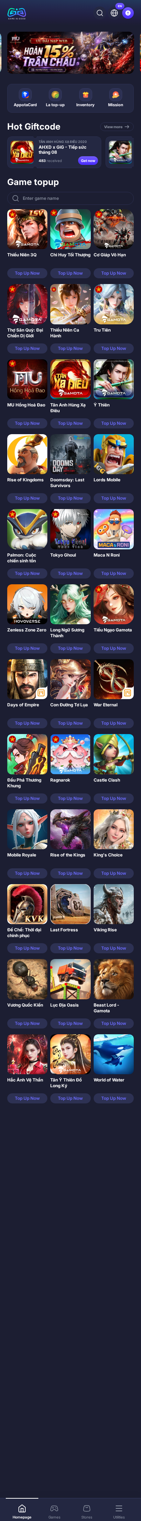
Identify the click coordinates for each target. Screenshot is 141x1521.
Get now (88, 160)
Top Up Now (27, 273)
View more (113, 127)
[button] (27, 243)
